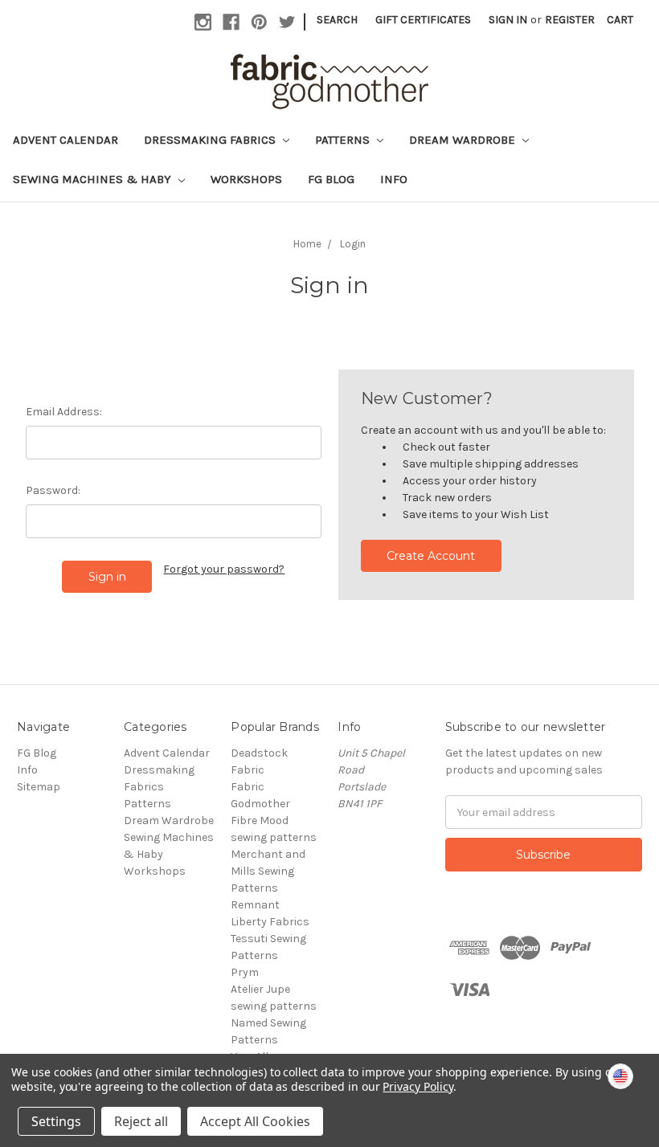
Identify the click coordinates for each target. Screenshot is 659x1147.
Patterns (344, 140)
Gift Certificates (423, 20)
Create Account (431, 556)
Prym (245, 972)
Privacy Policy (417, 1086)
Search (337, 20)
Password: (53, 490)
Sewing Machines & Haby (93, 179)
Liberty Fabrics (270, 922)
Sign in (508, 20)
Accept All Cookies (255, 1121)
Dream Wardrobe (463, 140)
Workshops (246, 179)
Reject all (141, 1121)
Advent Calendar (65, 140)
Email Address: (64, 411)
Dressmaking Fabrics (211, 140)
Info (393, 179)
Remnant (255, 905)
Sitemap (38, 787)
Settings (56, 1121)
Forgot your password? (223, 569)
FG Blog (331, 179)
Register (570, 20)
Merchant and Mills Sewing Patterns (268, 871)
